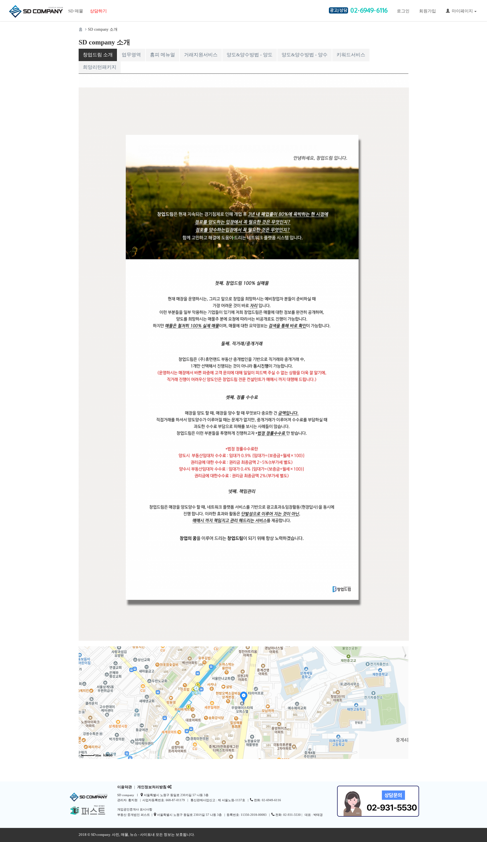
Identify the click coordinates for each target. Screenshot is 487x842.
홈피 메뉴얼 (162, 54)
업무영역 (131, 54)
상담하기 (98, 11)
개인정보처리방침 (152, 787)
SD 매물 (75, 11)
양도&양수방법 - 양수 (304, 54)
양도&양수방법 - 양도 (250, 54)
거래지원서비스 (201, 54)
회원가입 (427, 11)
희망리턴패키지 (99, 67)
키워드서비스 (351, 54)
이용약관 (124, 787)
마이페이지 (462, 11)
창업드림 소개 (98, 54)
